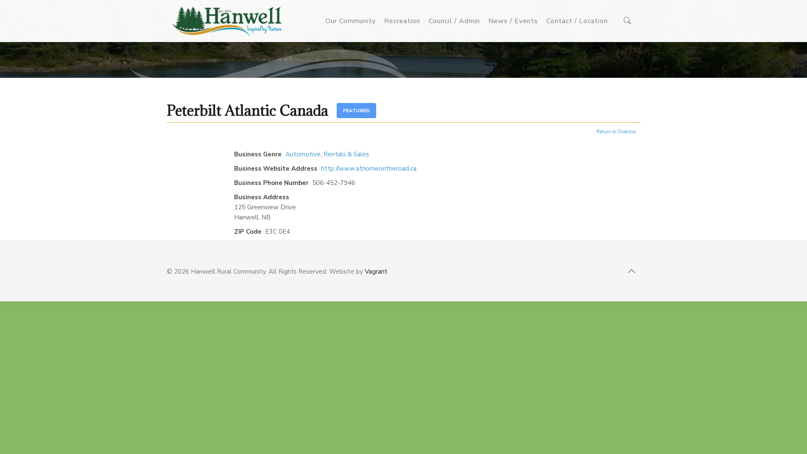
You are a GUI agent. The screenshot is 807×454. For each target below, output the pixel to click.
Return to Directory (616, 132)
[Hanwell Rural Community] (227, 21)
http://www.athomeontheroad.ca (369, 168)
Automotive (303, 154)
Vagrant (376, 271)
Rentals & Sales (346, 154)
